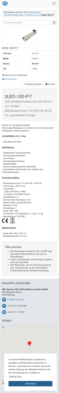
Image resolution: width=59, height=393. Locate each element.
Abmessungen (11, 79)
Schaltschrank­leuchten (14, 15)
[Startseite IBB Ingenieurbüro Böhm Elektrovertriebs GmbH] (5, 3)
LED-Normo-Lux (32, 15)
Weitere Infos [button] (15, 376)
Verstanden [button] (30, 383)
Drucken (51, 84)
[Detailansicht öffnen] (29, 35)
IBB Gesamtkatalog (32, 12)
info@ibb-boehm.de (16, 299)
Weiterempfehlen (34, 84)
